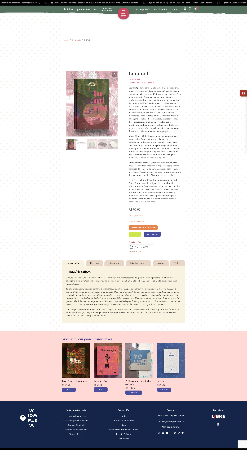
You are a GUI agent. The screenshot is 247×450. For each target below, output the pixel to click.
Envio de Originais (76, 425)
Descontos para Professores (76, 420)
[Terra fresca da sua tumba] (76, 377)
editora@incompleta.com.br (171, 415)
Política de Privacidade (76, 429)
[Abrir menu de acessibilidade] (243, 93)
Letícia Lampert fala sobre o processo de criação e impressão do (82, 2)
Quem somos (83, 9)
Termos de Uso (76, 434)
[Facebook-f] (171, 433)
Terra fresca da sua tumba (75, 381)
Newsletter (123, 438)
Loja (95, 9)
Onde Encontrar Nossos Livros (123, 429)
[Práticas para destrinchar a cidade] (139, 377)
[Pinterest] (182, 433)
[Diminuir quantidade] (130, 234)
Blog (123, 425)
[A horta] (171, 377)
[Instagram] (159, 433)
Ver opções (134, 393)
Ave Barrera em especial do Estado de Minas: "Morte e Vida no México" (168, 2)
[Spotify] (175, 433)
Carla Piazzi (134, 79)
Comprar (154, 234)
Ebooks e (159, 9)
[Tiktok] (178, 433)
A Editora (123, 416)
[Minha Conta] (185, 8)
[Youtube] (167, 433)
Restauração (100, 381)
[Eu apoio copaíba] (218, 424)
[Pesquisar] (190, 8)
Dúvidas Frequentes (76, 416)
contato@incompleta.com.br (171, 421)
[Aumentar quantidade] (139, 234)
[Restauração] (108, 377)
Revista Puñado (142, 9)
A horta (161, 381)
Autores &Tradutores (106, 9)
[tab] (73, 263)
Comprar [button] (69, 390)
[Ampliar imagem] (114, 74)
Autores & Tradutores (123, 420)
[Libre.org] (218, 417)
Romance (76, 39)
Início (70, 9)
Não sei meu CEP (134, 252)
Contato (174, 9)
